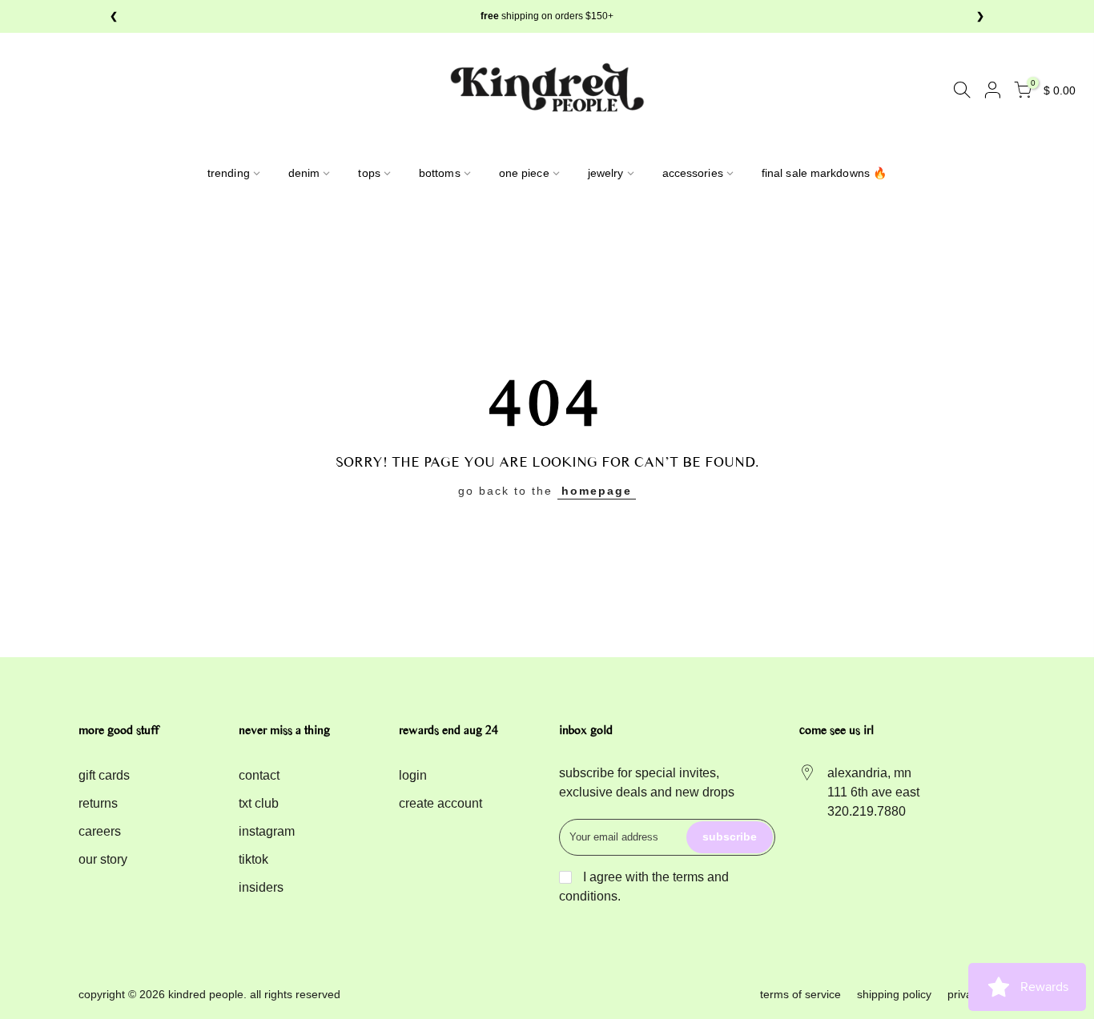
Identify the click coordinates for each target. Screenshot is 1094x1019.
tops (369, 172)
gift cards (104, 775)
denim (304, 172)
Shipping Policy (894, 994)
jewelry (606, 172)
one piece (524, 172)
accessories (692, 172)
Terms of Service (800, 994)
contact (259, 775)
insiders (261, 887)
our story (102, 859)
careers (99, 831)
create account (440, 803)
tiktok (253, 859)
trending (228, 172)
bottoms (440, 172)
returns (98, 803)
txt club (259, 803)
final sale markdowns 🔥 (824, 172)
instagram (267, 831)
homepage (596, 490)
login (413, 775)
